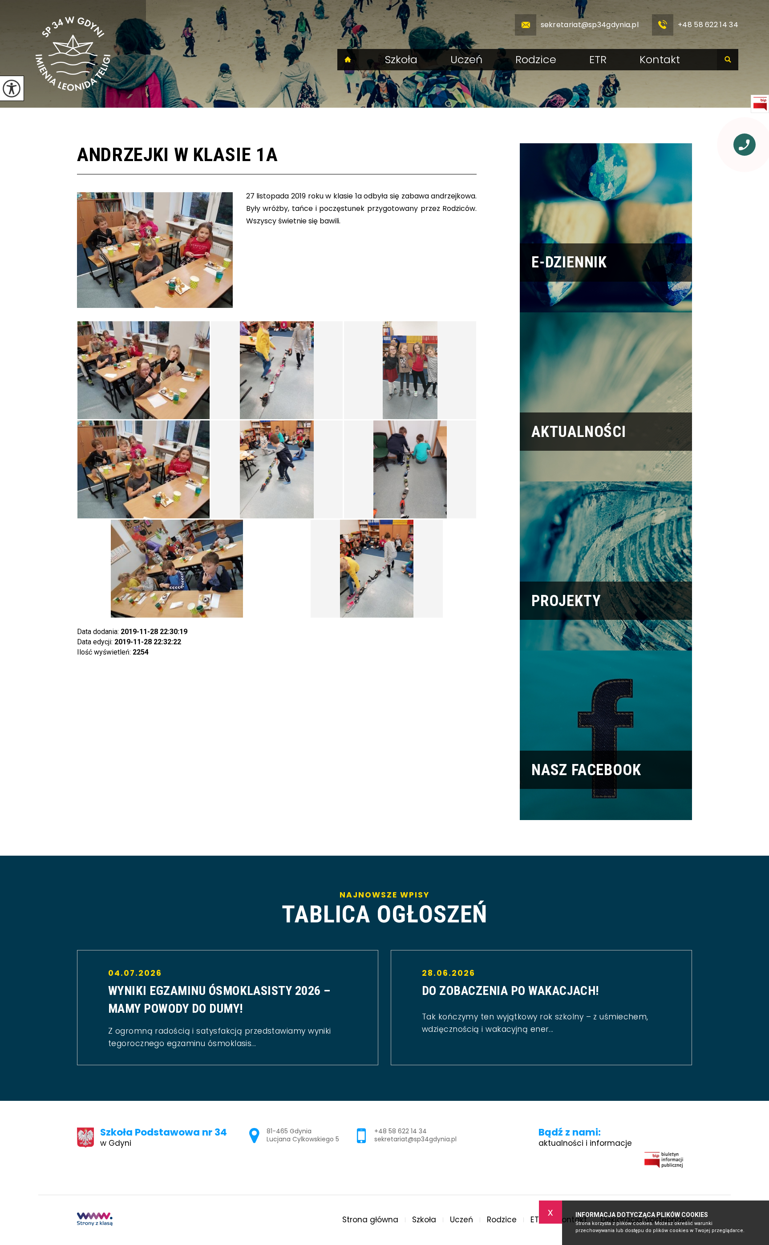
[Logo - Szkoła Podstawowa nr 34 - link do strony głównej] (73, 54)
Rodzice (535, 59)
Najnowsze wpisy (384, 909)
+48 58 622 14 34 (708, 25)
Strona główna (348, 59)
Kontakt (659, 59)
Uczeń (466, 59)
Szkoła (401, 59)
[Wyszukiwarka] (727, 59)
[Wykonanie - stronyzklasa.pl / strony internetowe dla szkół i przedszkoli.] (95, 1220)
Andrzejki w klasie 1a (177, 154)
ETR (598, 59)
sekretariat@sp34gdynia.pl (590, 25)
